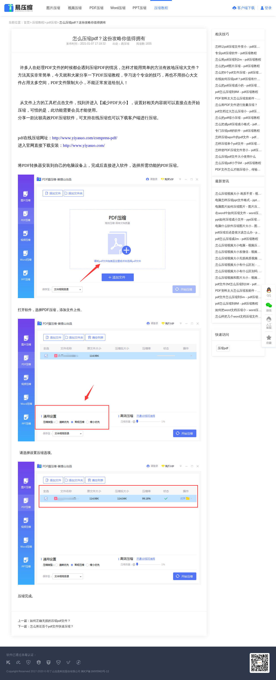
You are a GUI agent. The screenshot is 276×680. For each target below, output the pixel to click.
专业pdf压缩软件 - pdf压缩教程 (236, 53)
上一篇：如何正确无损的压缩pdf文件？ (44, 620)
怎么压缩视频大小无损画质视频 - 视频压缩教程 (237, 258)
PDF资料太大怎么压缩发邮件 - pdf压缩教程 (238, 99)
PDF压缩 (96, 8)
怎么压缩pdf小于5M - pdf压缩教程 (238, 163)
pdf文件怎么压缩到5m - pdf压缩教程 (238, 297)
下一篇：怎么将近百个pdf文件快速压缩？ (46, 626)
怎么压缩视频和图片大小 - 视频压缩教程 (237, 278)
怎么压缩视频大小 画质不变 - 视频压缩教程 (238, 194)
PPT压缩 (139, 8)
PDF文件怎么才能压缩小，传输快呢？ (237, 170)
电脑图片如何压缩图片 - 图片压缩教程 (237, 207)
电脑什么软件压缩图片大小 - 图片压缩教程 (237, 226)
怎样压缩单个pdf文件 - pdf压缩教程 (237, 144)
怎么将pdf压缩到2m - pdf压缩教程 (238, 59)
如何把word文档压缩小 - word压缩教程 (238, 310)
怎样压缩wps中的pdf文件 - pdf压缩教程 (237, 137)
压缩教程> (39, 22)
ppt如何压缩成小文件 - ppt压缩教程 (237, 220)
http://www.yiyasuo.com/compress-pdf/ (84, 138)
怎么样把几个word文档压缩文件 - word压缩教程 (237, 317)
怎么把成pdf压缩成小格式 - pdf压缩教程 (237, 124)
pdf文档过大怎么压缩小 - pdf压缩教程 (237, 111)
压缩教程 (161, 8)
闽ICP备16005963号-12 (95, 671)
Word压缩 (117, 8)
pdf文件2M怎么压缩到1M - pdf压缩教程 (237, 284)
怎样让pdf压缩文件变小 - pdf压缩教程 (237, 47)
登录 (268, 8)
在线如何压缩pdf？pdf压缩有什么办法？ (237, 79)
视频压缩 (75, 8)
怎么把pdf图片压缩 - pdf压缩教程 (237, 66)
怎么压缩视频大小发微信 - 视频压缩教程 (237, 252)
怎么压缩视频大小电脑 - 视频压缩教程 (237, 246)
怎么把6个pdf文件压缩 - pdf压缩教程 (238, 73)
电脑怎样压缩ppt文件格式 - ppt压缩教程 (237, 200)
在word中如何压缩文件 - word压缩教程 (238, 213)
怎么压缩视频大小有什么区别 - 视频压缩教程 (237, 265)
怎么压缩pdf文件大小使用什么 (235, 156)
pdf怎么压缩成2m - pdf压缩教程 (236, 239)
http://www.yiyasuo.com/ (84, 145)
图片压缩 (53, 8)
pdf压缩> (53, 22)
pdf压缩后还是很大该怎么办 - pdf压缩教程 (237, 233)
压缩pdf (223, 348)
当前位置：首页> (20, 22)
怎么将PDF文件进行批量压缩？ (236, 104)
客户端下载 (246, 8)
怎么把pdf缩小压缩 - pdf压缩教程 (237, 117)
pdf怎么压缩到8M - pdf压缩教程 (236, 92)
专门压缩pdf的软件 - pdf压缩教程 (237, 130)
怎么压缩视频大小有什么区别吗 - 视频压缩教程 (237, 271)
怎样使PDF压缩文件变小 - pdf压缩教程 (238, 150)
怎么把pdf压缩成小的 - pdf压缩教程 (237, 86)
